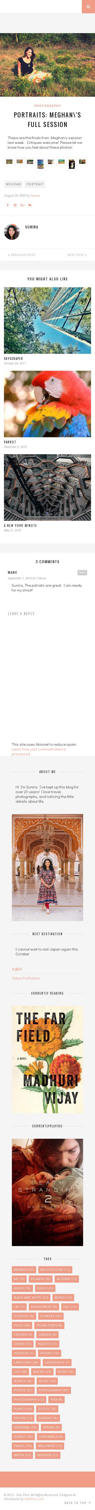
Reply (82, 572)
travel (23, 1446)
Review (23, 1418)
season (48, 1418)
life (20, 1372)
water (22, 1455)
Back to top (76, 1503)
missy (66, 1372)
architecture (55, 1269)
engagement (44, 1307)
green (22, 1344)
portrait (35, 184)
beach (22, 1288)
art (19, 1279)
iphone (49, 1353)
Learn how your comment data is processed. (39, 751)
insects (47, 1344)
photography (29, 1399)
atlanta (40, 1279)
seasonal (25, 1427)
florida (24, 1316)
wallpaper (50, 1446)
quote (47, 1409)
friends (23, 1334)
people (23, 1390)
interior (24, 1353)
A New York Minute (20, 525)
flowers (50, 1316)
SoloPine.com (34, 1499)
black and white (31, 1297)
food (22, 1325)
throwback (51, 1436)
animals (24, 1269)
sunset (23, 1436)
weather (47, 1455)
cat (19, 1307)
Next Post (76, 255)
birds (45, 1288)
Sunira (35, 195)
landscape (26, 1362)
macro (42, 1372)
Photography (47, 106)
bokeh (63, 1297)
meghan (13, 184)
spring (51, 1427)
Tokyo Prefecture (26, 978)
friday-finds (49, 1325)
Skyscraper (13, 358)
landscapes (57, 1362)
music (47, 1381)
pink (56, 1399)
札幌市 (17, 969)
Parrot (10, 442)
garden (47, 1334)
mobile (23, 1381)
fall (70, 1307)
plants (23, 1409)
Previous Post (22, 255)
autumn (67, 1279)
